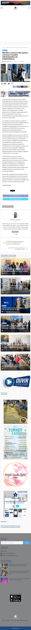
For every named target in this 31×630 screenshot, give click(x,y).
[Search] (29, 8)
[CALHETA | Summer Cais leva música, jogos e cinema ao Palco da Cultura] (4, 580)
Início (3, 620)
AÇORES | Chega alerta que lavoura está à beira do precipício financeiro (14, 365)
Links (12, 620)
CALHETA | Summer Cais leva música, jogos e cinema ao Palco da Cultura (19, 579)
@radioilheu (4, 521)
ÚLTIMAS (5, 50)
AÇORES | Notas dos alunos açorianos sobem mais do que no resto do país (15, 308)
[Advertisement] (15, 26)
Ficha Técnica (16, 620)
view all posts (15, 231)
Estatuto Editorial (24, 620)
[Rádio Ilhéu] (15, 616)
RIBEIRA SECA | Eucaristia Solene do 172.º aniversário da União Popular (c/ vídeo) (18, 565)
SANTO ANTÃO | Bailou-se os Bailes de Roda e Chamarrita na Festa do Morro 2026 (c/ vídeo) (19, 573)
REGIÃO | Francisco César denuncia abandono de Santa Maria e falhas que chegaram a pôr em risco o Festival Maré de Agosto (15, 346)
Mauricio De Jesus (8, 61)
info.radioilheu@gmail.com (12, 555)
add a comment (8, 206)
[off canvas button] (2, 8)
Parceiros (8, 620)
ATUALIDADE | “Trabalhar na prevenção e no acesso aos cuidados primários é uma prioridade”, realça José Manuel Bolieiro (15, 327)
